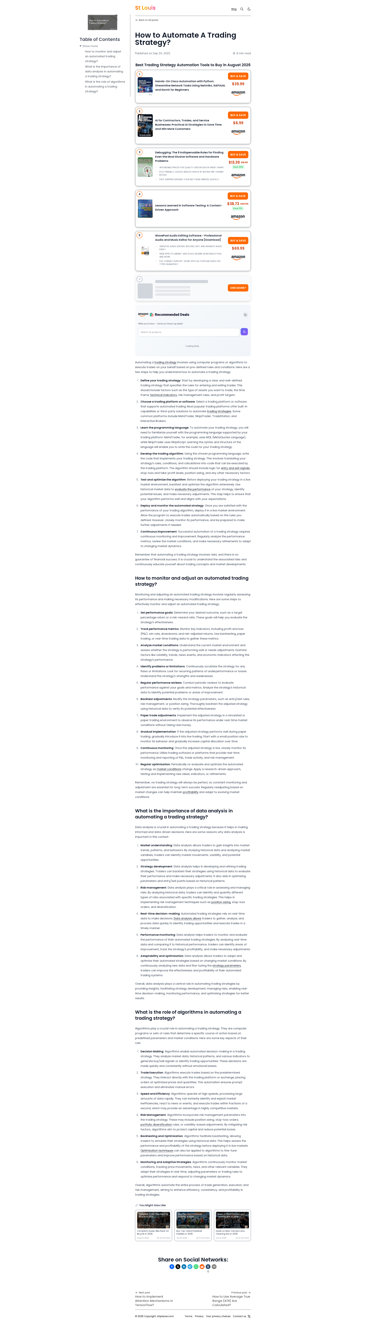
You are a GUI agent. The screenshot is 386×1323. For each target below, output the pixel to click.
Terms (188, 1316)
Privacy (199, 1316)
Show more (90, 46)
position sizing (221, 902)
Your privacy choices (218, 1316)
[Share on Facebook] (171, 1266)
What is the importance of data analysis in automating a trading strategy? (104, 71)
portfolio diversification (156, 1124)
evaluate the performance (192, 489)
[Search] (242, 9)
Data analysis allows (187, 918)
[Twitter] (249, 1316)
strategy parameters (226, 965)
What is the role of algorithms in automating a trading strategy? (105, 86)
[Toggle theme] (245, 314)
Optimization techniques (157, 1150)
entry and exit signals (235, 468)
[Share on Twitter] (178, 1266)
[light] (249, 9)
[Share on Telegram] (190, 1266)
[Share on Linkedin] (184, 1266)
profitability (190, 792)
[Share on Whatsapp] (196, 1266)
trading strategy (165, 362)
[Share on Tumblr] (208, 1266)
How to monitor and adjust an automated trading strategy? (103, 56)
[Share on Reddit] (202, 1266)
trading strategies (219, 411)
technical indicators (163, 395)
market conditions (169, 769)
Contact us (239, 1316)
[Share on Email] (214, 1266)
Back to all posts (148, 20)
